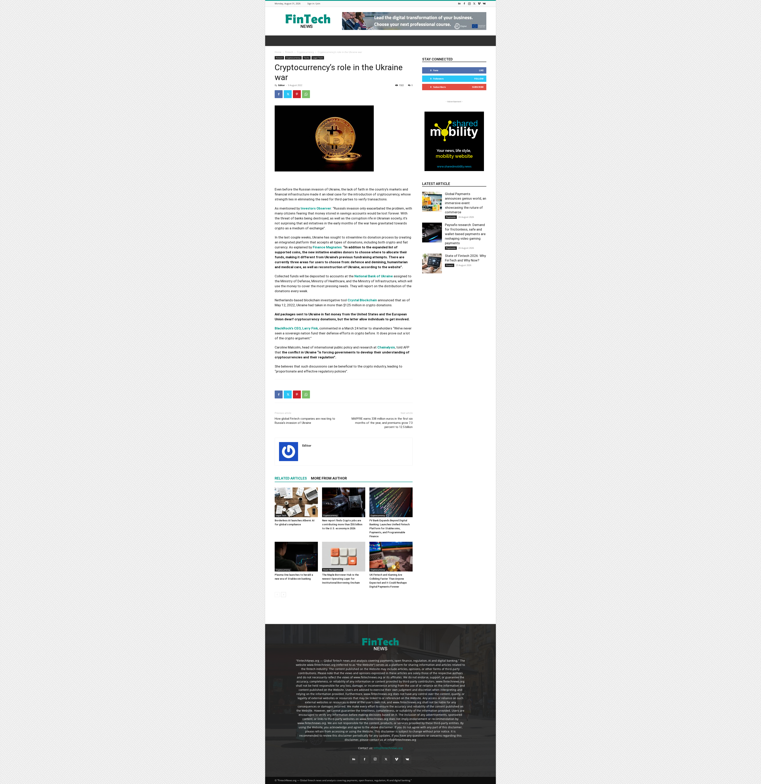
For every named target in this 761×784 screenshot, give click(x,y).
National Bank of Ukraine (373, 276)
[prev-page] (277, 594)
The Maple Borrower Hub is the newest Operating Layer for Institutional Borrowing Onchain (341, 578)
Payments (451, 217)
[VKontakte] (484, 3)
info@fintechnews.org (388, 748)
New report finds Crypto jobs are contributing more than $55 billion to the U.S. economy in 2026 (342, 524)
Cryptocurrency (305, 52)
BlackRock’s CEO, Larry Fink (296, 328)
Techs (306, 57)
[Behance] (459, 3)
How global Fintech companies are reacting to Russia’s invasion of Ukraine (305, 421)
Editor (281, 85)
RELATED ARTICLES (291, 478)
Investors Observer (316, 208)
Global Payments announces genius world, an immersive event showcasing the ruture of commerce (465, 203)
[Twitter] (474, 3)
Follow (479, 78)
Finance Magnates (327, 247)
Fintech (289, 52)
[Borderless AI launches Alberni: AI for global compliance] (296, 502)
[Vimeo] (479, 3)
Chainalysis (386, 347)
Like (481, 70)
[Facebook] (464, 3)
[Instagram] (469, 3)
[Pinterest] (297, 94)
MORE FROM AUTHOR (329, 478)
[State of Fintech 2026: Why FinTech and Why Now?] (432, 263)
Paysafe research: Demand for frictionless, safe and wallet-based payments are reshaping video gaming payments (465, 234)
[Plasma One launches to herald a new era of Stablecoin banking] (296, 556)
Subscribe (478, 86)
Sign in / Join (313, 3)
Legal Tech (318, 57)
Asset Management (332, 569)
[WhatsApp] (306, 94)
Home (278, 52)
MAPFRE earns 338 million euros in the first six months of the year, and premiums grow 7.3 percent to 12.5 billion (382, 423)
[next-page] (283, 594)
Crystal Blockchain (362, 300)
